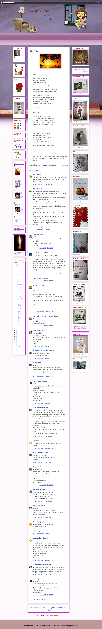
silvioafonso (36, 489)
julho (18, 289)
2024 (17, 264)
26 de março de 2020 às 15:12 (42, 462)
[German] (21, 123)
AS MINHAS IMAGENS (17, 145)
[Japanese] (21, 127)
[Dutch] (21, 125)
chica (34, 174)
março (18, 298)
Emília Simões (37, 330)
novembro (19, 278)
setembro (19, 284)
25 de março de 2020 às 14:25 (42, 436)
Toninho (35, 188)
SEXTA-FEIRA (17, 147)
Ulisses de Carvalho (39, 565)
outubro (19, 281)
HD (33, 440)
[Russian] (15, 127)
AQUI (48, 158)
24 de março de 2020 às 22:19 (42, 326)
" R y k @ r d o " (38, 252)
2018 (17, 332)
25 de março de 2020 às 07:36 (42, 346)
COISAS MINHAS (18, 146)
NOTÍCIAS (18, 321)
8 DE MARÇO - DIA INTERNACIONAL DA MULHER (19, 313)
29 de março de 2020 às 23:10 (42, 574)
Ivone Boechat (18, 218)
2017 (17, 334)
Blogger (75, 626)
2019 (17, 330)
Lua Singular (37, 381)
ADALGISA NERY (19, 304)
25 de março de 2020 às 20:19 (42, 448)
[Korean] (15, 129)
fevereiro (19, 324)
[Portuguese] (18, 127)
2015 (17, 338)
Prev (75, 57)
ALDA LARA (19, 300)
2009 (17, 350)
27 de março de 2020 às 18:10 (42, 517)
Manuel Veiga (37, 522)
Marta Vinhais (37, 538)
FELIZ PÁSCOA (21, 183)
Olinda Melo (36, 285)
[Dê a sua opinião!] (63, 165)
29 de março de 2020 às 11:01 (42, 560)
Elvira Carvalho (19, 57)
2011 (17, 346)
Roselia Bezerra (38, 408)
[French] (18, 123)
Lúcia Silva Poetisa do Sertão (42, 316)
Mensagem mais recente (39, 608)
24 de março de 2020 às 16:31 (42, 312)
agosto (19, 287)
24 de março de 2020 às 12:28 (42, 184)
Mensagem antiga (61, 608)
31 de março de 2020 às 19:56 (42, 595)
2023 (17, 266)
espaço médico (17, 230)
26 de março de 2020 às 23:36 (42, 485)
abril (18, 296)
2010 (17, 348)
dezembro (19, 274)
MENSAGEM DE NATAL (21, 196)
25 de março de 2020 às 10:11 (42, 377)
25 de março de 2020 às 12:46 (42, 403)
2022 (17, 268)
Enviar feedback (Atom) (53, 615)
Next (87, 57)
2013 (17, 342)
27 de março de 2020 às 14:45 (42, 501)
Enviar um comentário (38, 599)
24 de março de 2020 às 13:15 (42, 248)
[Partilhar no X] (64, 165)
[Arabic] (18, 129)
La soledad (21, 171)
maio (18, 294)
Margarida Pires (38, 467)
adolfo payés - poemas (18, 168)
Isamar (34, 363)
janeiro (19, 328)
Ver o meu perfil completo (18, 59)
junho (18, 291)
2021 (17, 270)
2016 (17, 336)
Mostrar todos (21, 223)
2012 (17, 344)
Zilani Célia (36, 505)
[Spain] (15, 125)
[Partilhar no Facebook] (65, 165)
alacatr (57, 626)
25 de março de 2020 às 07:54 (42, 358)
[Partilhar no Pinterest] (67, 165)
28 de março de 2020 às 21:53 (42, 534)
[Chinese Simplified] (21, 129)
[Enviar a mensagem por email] (61, 165)
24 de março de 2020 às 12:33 (42, 230)
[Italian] (18, 125)
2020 (17, 272)
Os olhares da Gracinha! (41, 350)
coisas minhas (18, 192)
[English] (15, 123)
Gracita (35, 234)
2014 (17, 340)
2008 (17, 352)
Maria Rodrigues (38, 453)
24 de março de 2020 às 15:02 (42, 281)
